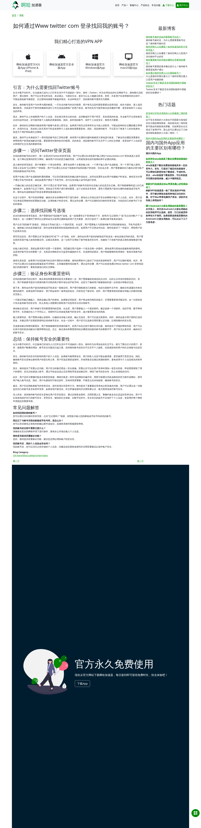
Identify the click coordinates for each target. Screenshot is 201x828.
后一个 (140, 460)
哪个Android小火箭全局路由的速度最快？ (166, 205)
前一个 (16, 460)
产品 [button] (124, 5)
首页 (117, 5)
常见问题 (156, 5)
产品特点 (145, 5)
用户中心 (183, 5)
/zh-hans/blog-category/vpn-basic (30, 455)
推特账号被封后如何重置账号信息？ (163, 36)
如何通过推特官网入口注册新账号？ (163, 72)
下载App (82, 683)
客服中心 (134, 5)
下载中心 (169, 5)
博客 (21, 15)
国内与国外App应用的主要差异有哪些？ (165, 138)
